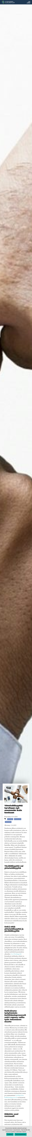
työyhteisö (10, 819)
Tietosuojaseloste (20, 1134)
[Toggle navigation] (28, 2)
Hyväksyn (10, 1134)
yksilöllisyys (8, 821)
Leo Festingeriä (16, 954)
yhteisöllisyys (17, 819)
